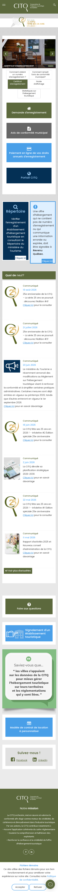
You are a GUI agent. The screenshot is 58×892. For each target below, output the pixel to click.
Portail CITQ (29, 177)
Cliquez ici (20, 258)
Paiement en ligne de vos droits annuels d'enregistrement (29, 155)
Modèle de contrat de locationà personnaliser (29, 729)
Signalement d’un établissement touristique (37, 633)
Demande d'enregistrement (29, 113)
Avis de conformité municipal (29, 133)
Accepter (20, 887)
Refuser (38, 887)
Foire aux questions (29, 609)
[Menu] (3, 4)
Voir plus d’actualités (19, 571)
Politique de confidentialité (37, 878)
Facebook (21, 760)
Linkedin (42, 760)
